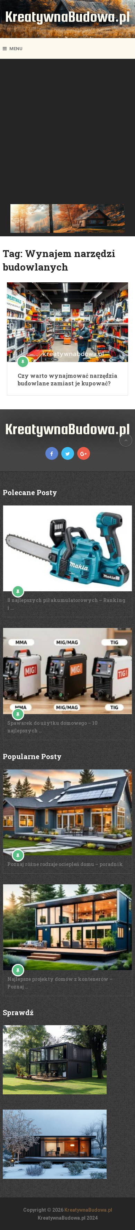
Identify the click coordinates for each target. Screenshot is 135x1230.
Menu (15, 48)
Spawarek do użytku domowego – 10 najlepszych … (52, 727)
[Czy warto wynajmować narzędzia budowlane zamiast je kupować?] (67, 322)
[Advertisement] (67, 133)
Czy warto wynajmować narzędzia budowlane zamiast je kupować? (67, 379)
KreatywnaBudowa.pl (67, 16)
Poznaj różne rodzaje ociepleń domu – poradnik (65, 864)
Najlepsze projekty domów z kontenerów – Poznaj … (59, 983)
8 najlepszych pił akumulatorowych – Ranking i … (66, 604)
